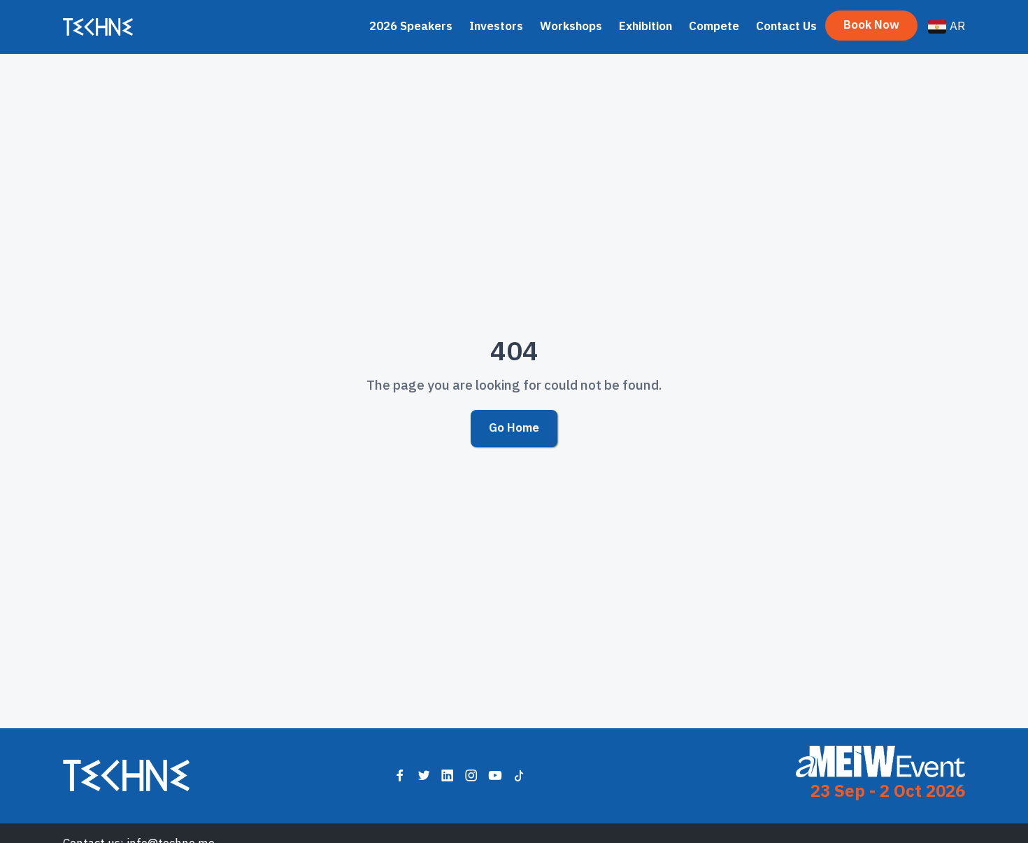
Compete (714, 26)
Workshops (571, 26)
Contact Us (786, 26)
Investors (496, 26)
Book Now (871, 25)
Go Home (514, 428)
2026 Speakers (410, 26)
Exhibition (645, 26)
